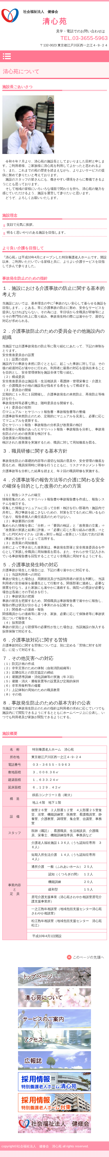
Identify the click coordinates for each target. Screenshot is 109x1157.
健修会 (54, 1123)
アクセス (54, 1039)
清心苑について (54, 997)
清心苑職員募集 (54, 1081)
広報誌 (54, 1060)
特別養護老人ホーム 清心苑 (54, 21)
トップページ (54, 976)
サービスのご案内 (54, 1018)
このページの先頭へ (86, 957)
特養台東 (54, 1102)
